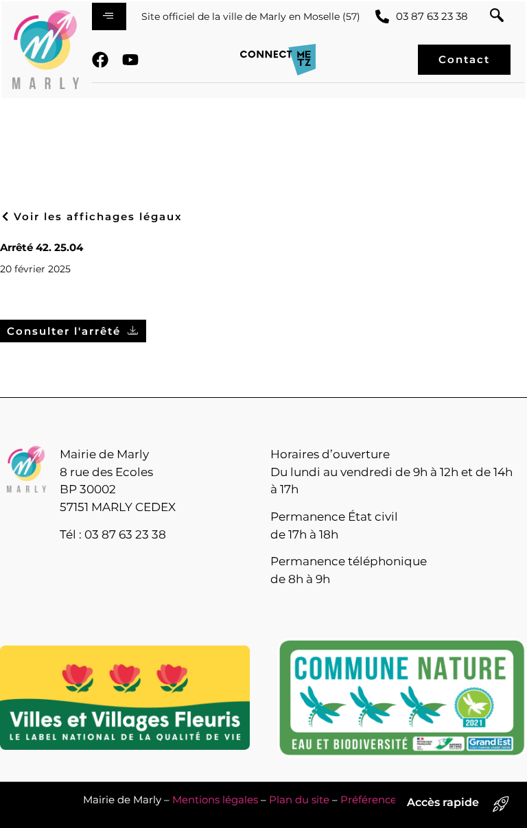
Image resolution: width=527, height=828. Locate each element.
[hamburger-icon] (109, 16)
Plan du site (299, 799)
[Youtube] (130, 59)
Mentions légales (215, 799)
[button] (497, 16)
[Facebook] (100, 59)
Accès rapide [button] (443, 802)
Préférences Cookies (392, 799)
